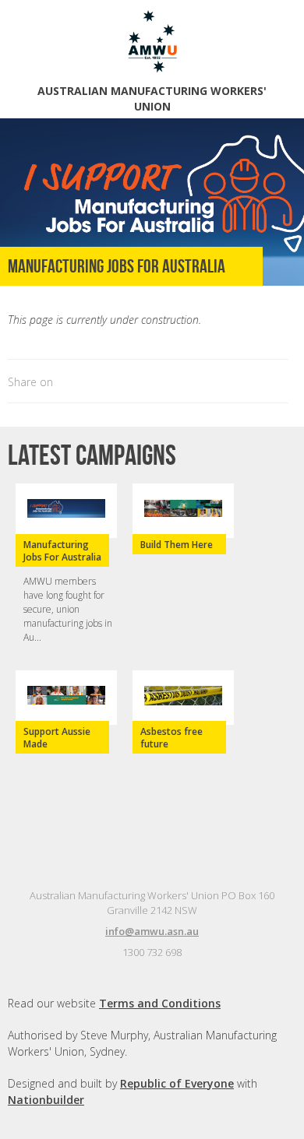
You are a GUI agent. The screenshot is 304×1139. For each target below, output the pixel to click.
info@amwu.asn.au (152, 931)
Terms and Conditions (160, 1003)
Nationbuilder (46, 1099)
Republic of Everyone (177, 1083)
